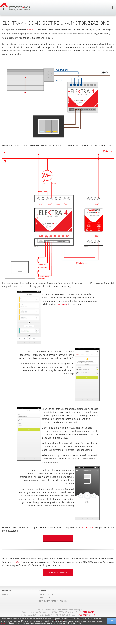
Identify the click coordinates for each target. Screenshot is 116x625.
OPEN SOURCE (44, 597)
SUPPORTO (43, 590)
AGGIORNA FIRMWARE (58, 572)
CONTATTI (6, 594)
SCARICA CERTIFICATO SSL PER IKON (53, 601)
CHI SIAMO (6, 590)
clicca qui (4, 623)
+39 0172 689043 (86, 612)
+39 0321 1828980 (87, 615)
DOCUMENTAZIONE (46, 594)
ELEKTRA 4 (31, 29)
